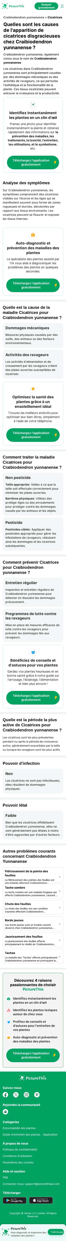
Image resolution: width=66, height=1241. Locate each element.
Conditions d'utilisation (17, 1156)
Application (50, 1134)
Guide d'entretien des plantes (21, 1134)
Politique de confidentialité (20, 1149)
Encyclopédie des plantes (19, 1128)
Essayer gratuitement (46, 6)
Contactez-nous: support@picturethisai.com (31, 1184)
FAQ (5, 1177)
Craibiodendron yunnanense (23, 17)
